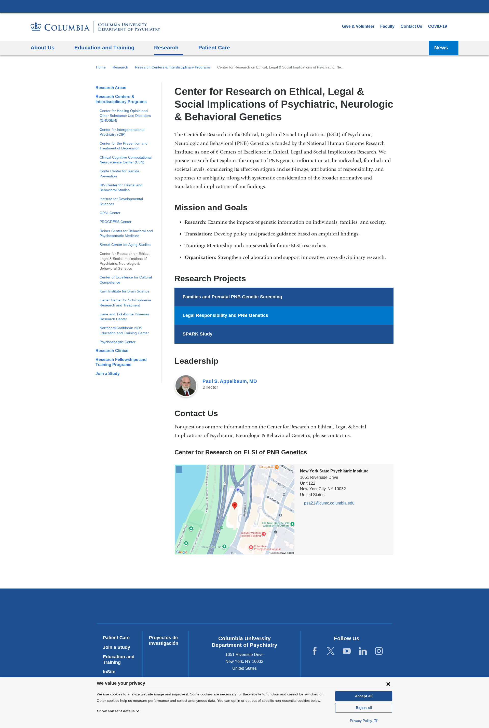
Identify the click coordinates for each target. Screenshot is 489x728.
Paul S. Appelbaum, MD (229, 381)
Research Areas (111, 88)
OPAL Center (110, 213)
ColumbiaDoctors (354, 606)
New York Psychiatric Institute (281, 607)
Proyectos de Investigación (163, 640)
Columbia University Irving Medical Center (244, 6)
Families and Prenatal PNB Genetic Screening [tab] (232, 296)
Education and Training (118, 659)
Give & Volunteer (358, 26)
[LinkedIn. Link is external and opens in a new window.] (363, 651)
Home (101, 67)
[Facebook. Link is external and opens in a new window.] (314, 651)
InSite (109, 671)
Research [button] (166, 47)
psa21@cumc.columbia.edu (329, 503)
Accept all (363, 696)
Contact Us (411, 26)
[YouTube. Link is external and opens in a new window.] (347, 651)
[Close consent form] (388, 684)
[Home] (95, 27)
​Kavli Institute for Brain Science (125, 291)
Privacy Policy (361, 721)
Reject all (364, 708)
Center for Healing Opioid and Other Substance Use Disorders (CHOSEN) (125, 116)
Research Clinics (112, 350)
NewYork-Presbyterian (208, 607)
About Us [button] (43, 47)
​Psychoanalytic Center (117, 342)
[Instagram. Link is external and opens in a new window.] (379, 651)
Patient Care (214, 47)
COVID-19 (437, 26)
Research (120, 67)
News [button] (441, 47)
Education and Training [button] (104, 47)
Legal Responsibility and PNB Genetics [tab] (225, 315)
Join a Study (108, 373)
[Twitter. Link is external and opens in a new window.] (331, 651)
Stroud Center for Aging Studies (125, 245)
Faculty (387, 26)
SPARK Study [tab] (197, 334)
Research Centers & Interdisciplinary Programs (173, 67)
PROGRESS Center (115, 222)
